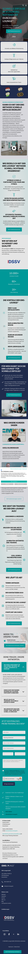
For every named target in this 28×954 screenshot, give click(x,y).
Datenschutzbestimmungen (16, 468)
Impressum (24, 468)
